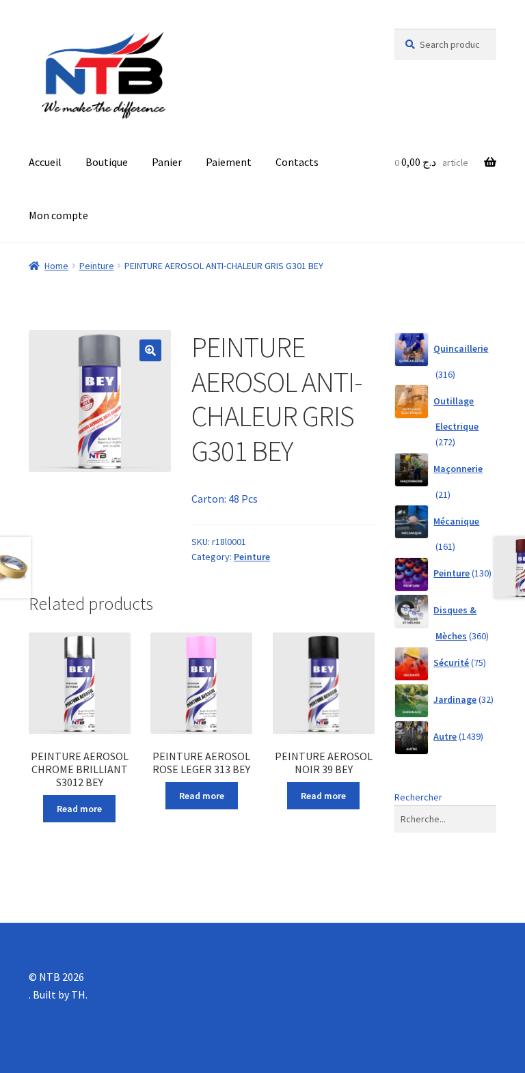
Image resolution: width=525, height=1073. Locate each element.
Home (56, 266)
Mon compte (58, 215)
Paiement (229, 162)
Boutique (106, 162)
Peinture (96, 266)
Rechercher (418, 797)
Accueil (45, 162)
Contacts (297, 162)
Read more (79, 809)
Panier (167, 162)
